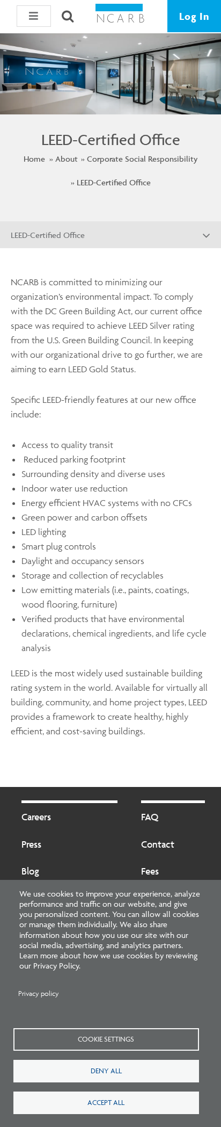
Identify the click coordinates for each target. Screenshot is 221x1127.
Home (34, 159)
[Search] (67, 16)
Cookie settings (106, 1039)
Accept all (105, 1102)
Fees (150, 871)
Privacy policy (38, 993)
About (66, 159)
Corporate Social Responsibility (142, 159)
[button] (33, 16)
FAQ (149, 816)
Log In (194, 16)
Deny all (106, 1070)
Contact (157, 844)
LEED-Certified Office (114, 182)
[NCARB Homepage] (120, 16)
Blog (30, 871)
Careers (36, 816)
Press (31, 844)
